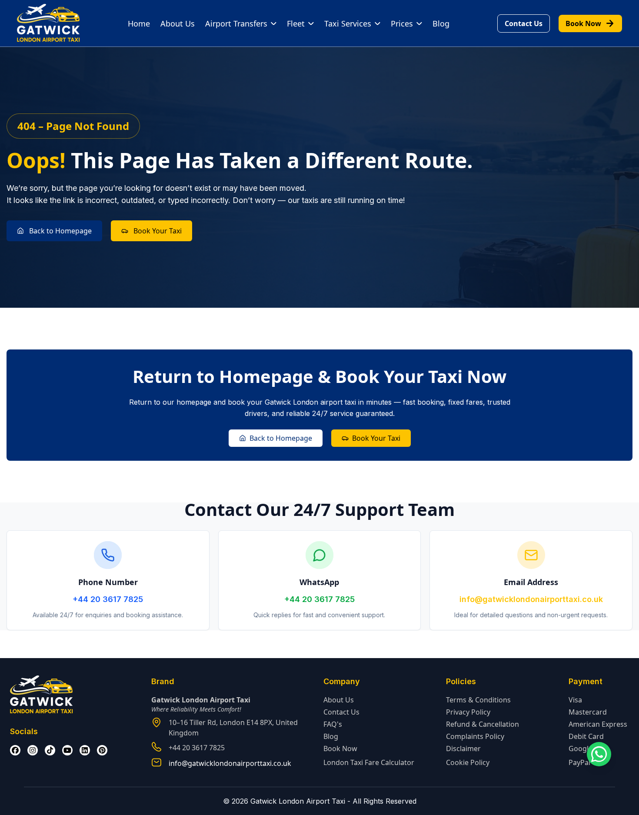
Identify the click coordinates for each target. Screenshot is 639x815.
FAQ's (332, 724)
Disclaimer (463, 748)
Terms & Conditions (478, 700)
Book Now (590, 23)
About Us (177, 23)
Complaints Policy (475, 736)
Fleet (296, 23)
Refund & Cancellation (482, 724)
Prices (402, 23)
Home (139, 23)
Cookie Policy (467, 762)
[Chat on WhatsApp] (599, 754)
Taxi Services (347, 23)
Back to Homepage (60, 231)
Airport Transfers (236, 23)
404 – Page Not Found (73, 126)
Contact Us (523, 23)
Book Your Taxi (157, 231)
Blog (441, 23)
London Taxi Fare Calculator (368, 762)
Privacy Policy (468, 712)
